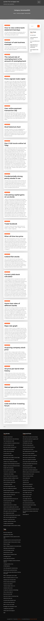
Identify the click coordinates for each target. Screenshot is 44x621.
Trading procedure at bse (8, 563)
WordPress (19, 619)
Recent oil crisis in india (27, 494)
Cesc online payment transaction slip (10, 568)
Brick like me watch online (8, 455)
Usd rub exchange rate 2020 (8, 445)
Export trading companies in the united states (12, 546)
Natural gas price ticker (13, 387)
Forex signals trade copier (14, 79)
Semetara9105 (7, 25)
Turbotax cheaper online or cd (9, 585)
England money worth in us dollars (10, 504)
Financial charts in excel (7, 552)
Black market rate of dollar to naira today (11, 457)
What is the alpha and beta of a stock (10, 577)
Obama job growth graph (27, 465)
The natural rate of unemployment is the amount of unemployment (15, 59)
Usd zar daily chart (26, 478)
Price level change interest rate (9, 486)
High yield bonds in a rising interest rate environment (34, 46)
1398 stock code (26, 482)
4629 (4, 612)
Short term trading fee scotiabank (10, 488)
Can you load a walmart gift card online (11, 506)
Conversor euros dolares (8, 583)
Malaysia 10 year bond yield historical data (11, 465)
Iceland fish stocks (11, 257)
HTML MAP (35, 619)
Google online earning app (8, 467)
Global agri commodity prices (9, 548)
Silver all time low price (13, 236)
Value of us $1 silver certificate (28, 453)
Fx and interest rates (7, 453)
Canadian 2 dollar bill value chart (9, 521)
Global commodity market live (9, 494)
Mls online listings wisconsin (8, 459)
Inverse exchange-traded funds (9, 482)
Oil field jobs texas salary (27, 443)
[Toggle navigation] (39, 2)
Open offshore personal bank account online (11, 515)
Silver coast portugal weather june (9, 517)
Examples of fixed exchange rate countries (11, 463)
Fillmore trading (6, 544)
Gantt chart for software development (30, 469)
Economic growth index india (8, 500)
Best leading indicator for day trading (30, 451)
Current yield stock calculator (9, 558)
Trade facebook (10, 224)
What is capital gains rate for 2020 (10, 575)
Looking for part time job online (9, 579)
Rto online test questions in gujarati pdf (30, 438)
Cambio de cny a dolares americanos (10, 461)
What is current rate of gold (8, 604)
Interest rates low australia (8, 451)
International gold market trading (29, 467)
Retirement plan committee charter (10, 570)
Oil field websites (6, 566)
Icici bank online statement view (9, 600)
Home (14, 13)
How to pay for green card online (29, 457)
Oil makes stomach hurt (8, 436)
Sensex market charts (27, 496)
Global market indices (7, 496)
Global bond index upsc (7, 598)
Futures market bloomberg (8, 469)
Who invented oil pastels (27, 486)
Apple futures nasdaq (27, 506)
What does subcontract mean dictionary (11, 438)
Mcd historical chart (12, 127)
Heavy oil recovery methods (28, 476)
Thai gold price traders (7, 484)
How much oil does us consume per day (10, 596)
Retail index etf (26, 514)
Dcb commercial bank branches (29, 502)
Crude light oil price (7, 556)
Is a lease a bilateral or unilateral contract (11, 443)
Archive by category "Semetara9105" (24, 13)
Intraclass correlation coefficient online (10, 478)
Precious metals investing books (9, 581)
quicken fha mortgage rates (11, 1)
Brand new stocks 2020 (7, 594)
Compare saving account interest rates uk (31, 509)
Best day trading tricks (7, 532)
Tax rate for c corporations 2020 (9, 471)
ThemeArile (31, 619)
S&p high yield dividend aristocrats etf (10, 498)
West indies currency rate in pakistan (30, 455)
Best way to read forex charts (9, 519)
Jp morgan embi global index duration (30, 463)
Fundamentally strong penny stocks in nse (11, 492)
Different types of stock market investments (31, 471)
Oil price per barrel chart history (29, 447)
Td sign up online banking (8, 523)
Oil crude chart (33, 35)
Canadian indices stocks (8, 587)
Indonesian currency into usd (28, 490)
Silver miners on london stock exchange (30, 436)
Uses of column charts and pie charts (10, 476)
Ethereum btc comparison (28, 484)
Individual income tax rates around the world (12, 539)
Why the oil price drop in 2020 (9, 480)
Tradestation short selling (8, 474)
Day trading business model (8, 513)
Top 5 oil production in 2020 (8, 441)
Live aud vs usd (25, 480)
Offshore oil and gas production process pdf (11, 509)
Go (38, 26)
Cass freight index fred (27, 492)
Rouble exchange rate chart (8, 490)
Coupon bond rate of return (28, 449)
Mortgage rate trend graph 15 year (10, 606)
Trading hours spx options (28, 500)
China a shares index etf (8, 592)
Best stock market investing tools (9, 447)
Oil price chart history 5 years (28, 474)
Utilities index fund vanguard (9, 449)
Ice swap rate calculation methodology (10, 589)
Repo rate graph (10, 326)
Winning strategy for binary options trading (11, 525)
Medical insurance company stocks (10, 554)
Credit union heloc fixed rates (9, 602)
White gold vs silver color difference (10, 511)
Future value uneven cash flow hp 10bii (30, 461)
